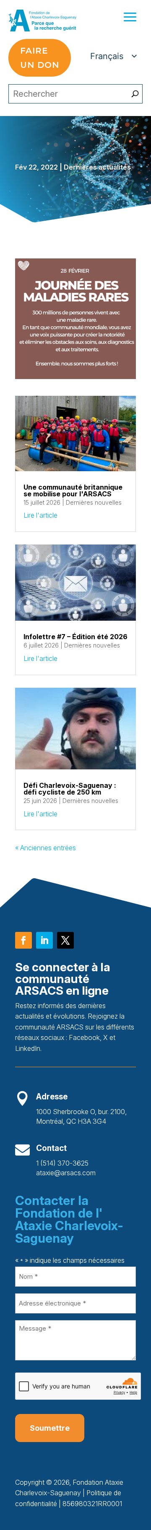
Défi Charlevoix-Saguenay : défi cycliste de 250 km (69, 788)
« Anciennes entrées (45, 848)
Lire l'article (40, 515)
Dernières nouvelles (94, 502)
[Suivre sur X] (65, 940)
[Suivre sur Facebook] (23, 940)
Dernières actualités (97, 167)
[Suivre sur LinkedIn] (44, 940)
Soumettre (50, 1428)
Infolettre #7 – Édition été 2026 (75, 636)
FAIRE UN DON (39, 58)
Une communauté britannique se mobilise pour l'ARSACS (72, 490)
